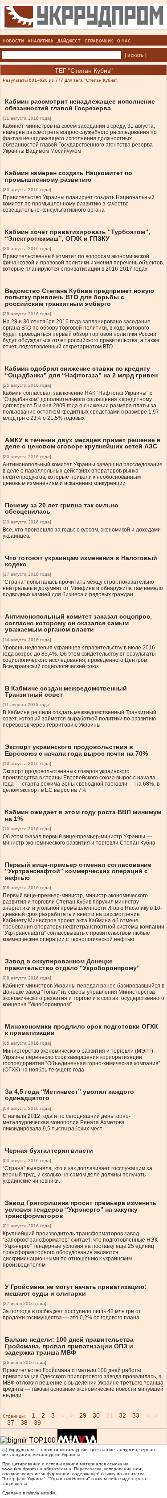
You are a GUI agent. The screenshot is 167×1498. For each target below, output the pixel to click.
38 (24, 1422)
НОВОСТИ (13, 41)
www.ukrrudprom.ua (22, 1468)
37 (10, 1422)
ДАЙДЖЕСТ (69, 41)
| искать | (136, 55)
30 (96, 1415)
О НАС (124, 41)
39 (37, 1422)
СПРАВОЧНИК (99, 41)
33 (135, 1415)
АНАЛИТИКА (40, 41)
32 (122, 1415)
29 (82, 1415)
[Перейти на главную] (83, 32)
